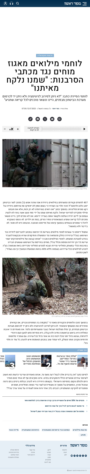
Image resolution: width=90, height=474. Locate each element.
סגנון (49, 457)
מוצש (49, 452)
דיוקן (49, 450)
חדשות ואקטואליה (44, 55)
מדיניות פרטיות (14, 452)
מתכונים (48, 460)
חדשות (64, 450)
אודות (33, 452)
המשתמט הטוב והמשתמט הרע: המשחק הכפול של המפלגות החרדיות (31, 360)
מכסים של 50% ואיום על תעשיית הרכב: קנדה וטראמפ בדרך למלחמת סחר (54, 400)
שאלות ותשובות (13, 457)
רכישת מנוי (31, 455)
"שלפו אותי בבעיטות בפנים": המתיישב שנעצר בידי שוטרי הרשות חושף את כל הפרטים (67, 360)
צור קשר (32, 450)
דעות (65, 452)
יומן (65, 455)
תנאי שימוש (15, 455)
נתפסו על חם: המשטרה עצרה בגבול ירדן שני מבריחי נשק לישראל (57, 411)
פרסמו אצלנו (14, 450)
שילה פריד (64, 108)
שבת (49, 455)
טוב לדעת (47, 462)
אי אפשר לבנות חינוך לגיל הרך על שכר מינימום (64, 406)
